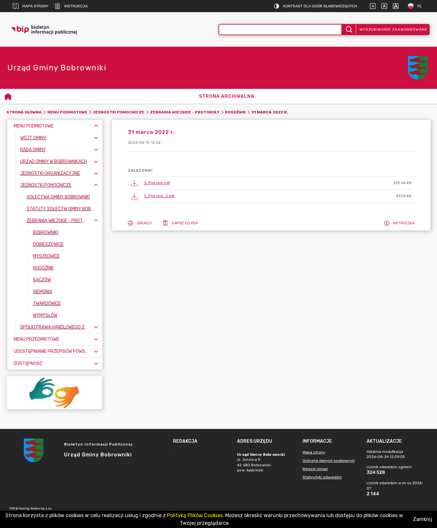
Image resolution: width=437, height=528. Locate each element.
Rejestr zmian (315, 469)
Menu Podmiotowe (67, 112)
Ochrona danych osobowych (329, 460)
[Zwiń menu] (96, 126)
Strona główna (24, 112)
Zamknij (422, 519)
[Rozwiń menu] (96, 138)
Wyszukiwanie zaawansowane (393, 29)
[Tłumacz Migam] (54, 392)
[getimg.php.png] (418, 68)
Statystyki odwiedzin (322, 477)
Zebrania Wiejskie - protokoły (184, 112)
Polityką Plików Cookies (195, 515)
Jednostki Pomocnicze (118, 112)
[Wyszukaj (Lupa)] (348, 30)
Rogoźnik (235, 112)
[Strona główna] (8, 96)
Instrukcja (76, 6)
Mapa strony (35, 6)
